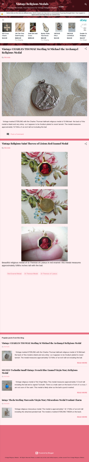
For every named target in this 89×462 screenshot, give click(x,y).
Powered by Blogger (46, 453)
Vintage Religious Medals (32, 4)
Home (61, 7)
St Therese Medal (31, 274)
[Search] (85, 4)
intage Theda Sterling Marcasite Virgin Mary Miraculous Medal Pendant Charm (42, 400)
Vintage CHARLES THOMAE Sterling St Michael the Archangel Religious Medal (41, 343)
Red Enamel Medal (14, 274)
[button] (85, 49)
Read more (82, 363)
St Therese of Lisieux (49, 274)
